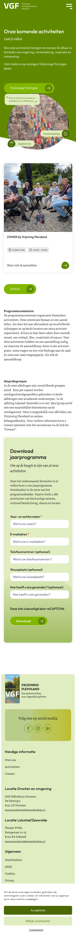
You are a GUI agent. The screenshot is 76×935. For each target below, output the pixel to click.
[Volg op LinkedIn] (48, 728)
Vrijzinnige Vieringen (24, 88)
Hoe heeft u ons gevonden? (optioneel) (36, 587)
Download (23, 621)
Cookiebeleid (36, 929)
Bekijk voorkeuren (38, 921)
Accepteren (38, 910)
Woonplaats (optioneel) (26, 570)
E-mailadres (19, 534)
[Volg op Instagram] (38, 728)
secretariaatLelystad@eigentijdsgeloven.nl (25, 841)
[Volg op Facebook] (28, 728)
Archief (14, 289)
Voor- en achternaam (26, 517)
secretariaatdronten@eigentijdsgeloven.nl (25, 809)
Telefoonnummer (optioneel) (30, 552)
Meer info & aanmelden (22, 265)
